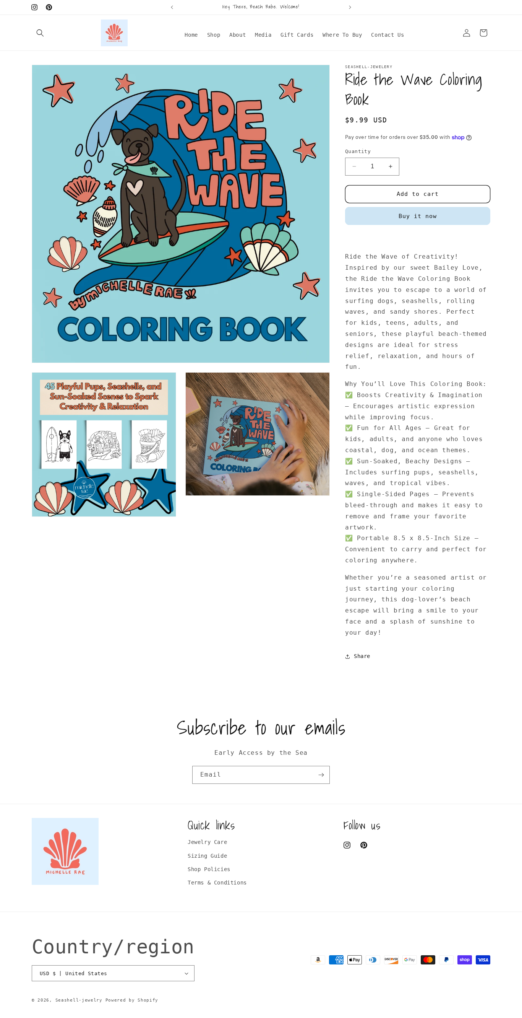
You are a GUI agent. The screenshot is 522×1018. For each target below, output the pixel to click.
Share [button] (362, 656)
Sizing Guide (207, 856)
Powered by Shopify (132, 1000)
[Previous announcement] (172, 7)
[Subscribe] (321, 775)
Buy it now (418, 216)
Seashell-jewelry (78, 1000)
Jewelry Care (207, 842)
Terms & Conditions (217, 883)
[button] (40, 32)
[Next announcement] (350, 7)
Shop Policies (209, 869)
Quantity (358, 151)
